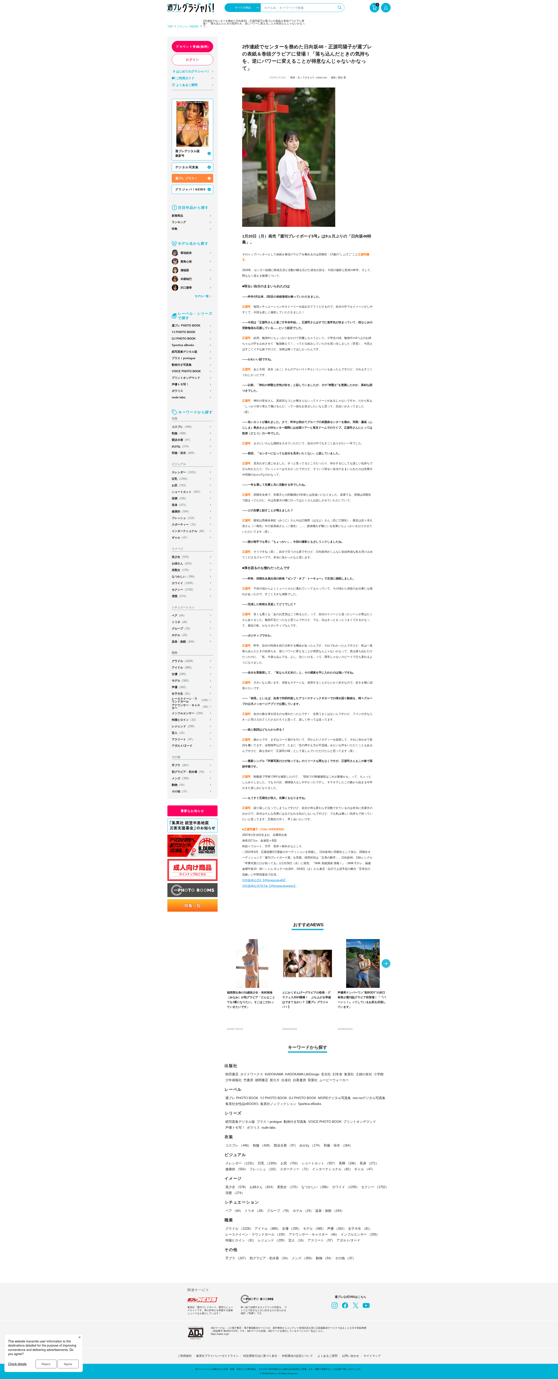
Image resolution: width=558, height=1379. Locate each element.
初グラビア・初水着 (189, 771)
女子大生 (182, 693)
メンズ (181, 778)
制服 (180, 433)
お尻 (180, 485)
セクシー (183, 589)
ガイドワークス (251, 1074)
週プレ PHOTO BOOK (186, 325)
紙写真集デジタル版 (184, 351)
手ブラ (181, 765)
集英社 (349, 1074)
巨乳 (180, 478)
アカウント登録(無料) (192, 46)
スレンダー (185, 472)
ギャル (180, 537)
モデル (181, 680)
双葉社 (313, 1080)
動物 (179, 784)
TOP (170, 26)
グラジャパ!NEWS (188, 26)
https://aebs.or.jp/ (220, 1334)
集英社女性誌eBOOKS (242, 1104)
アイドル (182, 667)
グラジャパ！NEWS (190, 189)
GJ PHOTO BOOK (184, 338)
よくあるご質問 (186, 85)
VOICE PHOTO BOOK (186, 371)
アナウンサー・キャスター (191, 707)
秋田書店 (231, 1074)
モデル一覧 (202, 296)
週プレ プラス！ (186, 178)
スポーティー (184, 524)
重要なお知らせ (192, 811)
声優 (180, 687)
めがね (181, 446)
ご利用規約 (184, 1355)
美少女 (181, 557)
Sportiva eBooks (183, 345)
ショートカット (187, 491)
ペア (179, 615)
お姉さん (182, 563)
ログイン (192, 59)
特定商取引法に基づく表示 (260, 1355)
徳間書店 (261, 1080)
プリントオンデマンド (186, 377)
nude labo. (179, 397)
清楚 (180, 596)
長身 (180, 505)
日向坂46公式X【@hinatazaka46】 (264, 880)
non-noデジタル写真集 (369, 1098)
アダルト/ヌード (182, 745)
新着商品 (177, 215)
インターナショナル (189, 531)
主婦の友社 (364, 1074)
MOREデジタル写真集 (334, 1098)
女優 (180, 674)
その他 (180, 791)
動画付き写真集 (182, 364)
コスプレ (182, 426)
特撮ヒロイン (184, 719)
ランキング (179, 222)
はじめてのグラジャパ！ (193, 71)
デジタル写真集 (187, 167)
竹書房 (248, 1080)
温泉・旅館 (184, 641)
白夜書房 (299, 1080)
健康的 (181, 511)
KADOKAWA (274, 1074)
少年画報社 (233, 1080)
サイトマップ (372, 1355)
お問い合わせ (350, 1355)
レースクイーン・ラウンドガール (191, 700)
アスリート (183, 739)
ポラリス (177, 390)
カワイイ (183, 583)
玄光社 (326, 1074)
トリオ (180, 622)
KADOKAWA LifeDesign (302, 1074)
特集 (174, 228)
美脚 (180, 498)
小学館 (379, 1074)
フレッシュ (184, 518)
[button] (386, 964)
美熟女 (181, 570)
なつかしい (184, 576)
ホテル (180, 635)
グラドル (183, 661)
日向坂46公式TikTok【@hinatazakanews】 (269, 885)
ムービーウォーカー (334, 1080)
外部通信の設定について (297, 1355)
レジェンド (184, 726)
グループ (182, 628)
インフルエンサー (188, 713)
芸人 (179, 732)
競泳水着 (182, 439)
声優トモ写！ (180, 384)
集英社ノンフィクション (278, 1104)
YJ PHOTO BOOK (183, 332)
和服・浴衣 (184, 453)
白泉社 (286, 1080)
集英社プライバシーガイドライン (217, 1355)
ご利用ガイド (185, 78)
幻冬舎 (337, 1074)
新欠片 (275, 1080)
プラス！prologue (183, 358)
